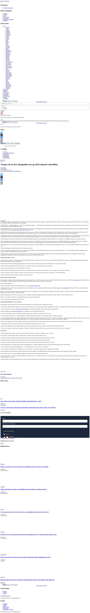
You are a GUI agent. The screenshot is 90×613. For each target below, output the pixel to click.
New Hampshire (9, 61)
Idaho (7, 40)
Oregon (7, 71)
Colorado (8, 33)
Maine (7, 48)
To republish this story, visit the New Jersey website (11, 378)
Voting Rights (6, 156)
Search (2, 110)
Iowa (7, 44)
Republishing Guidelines (8, 19)
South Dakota (9, 76)
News (2, 161)
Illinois (7, 41)
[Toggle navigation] (1, 2)
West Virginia (8, 85)
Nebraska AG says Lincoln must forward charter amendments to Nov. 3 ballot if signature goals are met (29, 534)
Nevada (7, 60)
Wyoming (8, 88)
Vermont (7, 82)
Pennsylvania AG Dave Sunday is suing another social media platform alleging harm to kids (25, 557)
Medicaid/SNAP (6, 157)
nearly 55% (19, 263)
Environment (6, 95)
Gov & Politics (6, 92)
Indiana (7, 42)
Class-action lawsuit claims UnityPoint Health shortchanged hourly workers (21, 401)
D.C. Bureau (5, 89)
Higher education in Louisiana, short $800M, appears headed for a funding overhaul (23, 489)
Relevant (5, 108)
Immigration (5, 94)
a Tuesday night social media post (22, 309)
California (8, 32)
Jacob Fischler (5, 171)
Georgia (7, 38)
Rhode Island (8, 73)
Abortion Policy (6, 96)
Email (4, 593)
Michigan (8, 52)
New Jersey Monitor (6, 374)
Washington (8, 84)
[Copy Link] (45, 141)
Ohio (7, 69)
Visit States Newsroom (5, 595)
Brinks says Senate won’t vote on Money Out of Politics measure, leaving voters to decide (24, 466)
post (55, 315)
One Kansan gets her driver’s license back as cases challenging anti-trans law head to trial (25, 512)
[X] (45, 135)
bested (4, 228)
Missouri (7, 55)
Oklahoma (8, 70)
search (3, 103)
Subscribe (5, 14)
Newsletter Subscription (8, 7)
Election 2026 (6, 155)
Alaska (7, 28)
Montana (7, 57)
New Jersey (8, 63)
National (7, 58)
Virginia (7, 83)
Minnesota (8, 53)
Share (2, 172)
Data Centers (6, 154)
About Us (5, 13)
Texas (7, 79)
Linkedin (5, 592)
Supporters (5, 20)
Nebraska (8, 59)
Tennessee (8, 78)
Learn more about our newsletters (7, 438)
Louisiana (8, 47)
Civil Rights (5, 98)
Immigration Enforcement (8, 153)
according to (76, 280)
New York (8, 65)
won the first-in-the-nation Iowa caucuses (20, 229)
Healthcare (5, 90)
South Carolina (9, 74)
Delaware (8, 35)
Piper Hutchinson (4, 493)
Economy (5, 97)
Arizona (7, 29)
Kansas (7, 45)
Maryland (8, 50)
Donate (4, 15)
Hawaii (7, 39)
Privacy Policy (6, 17)
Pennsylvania (8, 72)
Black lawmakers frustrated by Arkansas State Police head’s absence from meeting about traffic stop (27, 580)
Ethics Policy (6, 18)
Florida (7, 36)
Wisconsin (8, 86)
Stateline (7, 77)
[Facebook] (45, 137)
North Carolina (9, 66)
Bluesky (5, 591)
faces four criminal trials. (35, 285)
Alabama (8, 27)
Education (5, 91)
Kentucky (8, 46)
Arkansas (8, 31)
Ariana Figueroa (11, 171)
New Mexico (8, 64)
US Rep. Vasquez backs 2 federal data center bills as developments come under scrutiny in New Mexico (28, 407)
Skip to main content (5, 1)
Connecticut (8, 34)
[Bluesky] (45, 133)
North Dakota (9, 67)
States (4, 26)
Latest (4, 107)
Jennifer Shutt (18, 171)
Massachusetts (9, 51)
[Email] (45, 139)
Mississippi (8, 54)
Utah (7, 80)
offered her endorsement (17, 311)
